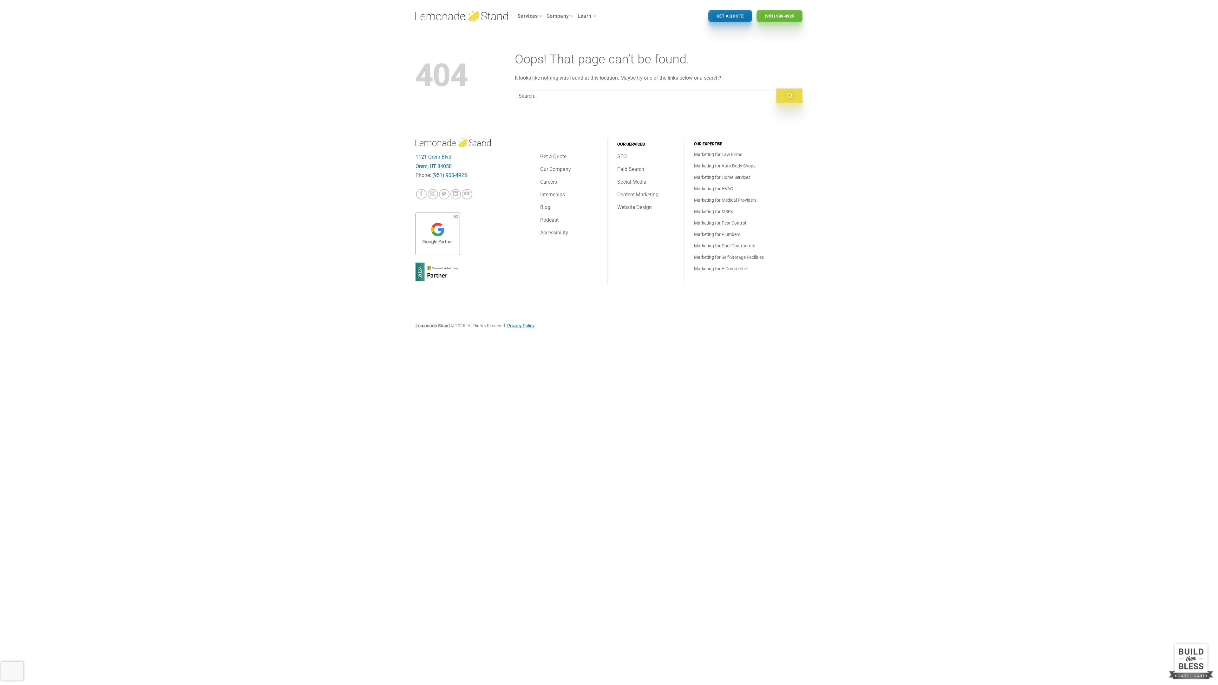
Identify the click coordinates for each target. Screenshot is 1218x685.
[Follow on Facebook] (421, 194)
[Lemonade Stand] (462, 16)
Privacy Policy (520, 326)
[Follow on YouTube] (467, 194)
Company (558, 16)
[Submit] (789, 95)
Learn (585, 16)
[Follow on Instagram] (433, 194)
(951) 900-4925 (449, 175)
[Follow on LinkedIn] (455, 194)
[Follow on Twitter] (444, 194)
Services (527, 16)
